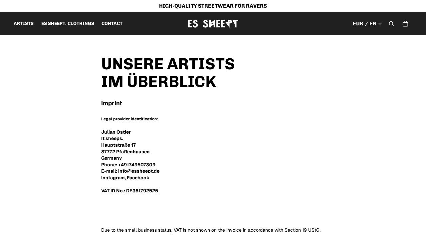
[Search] (391, 23)
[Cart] (405, 23)
